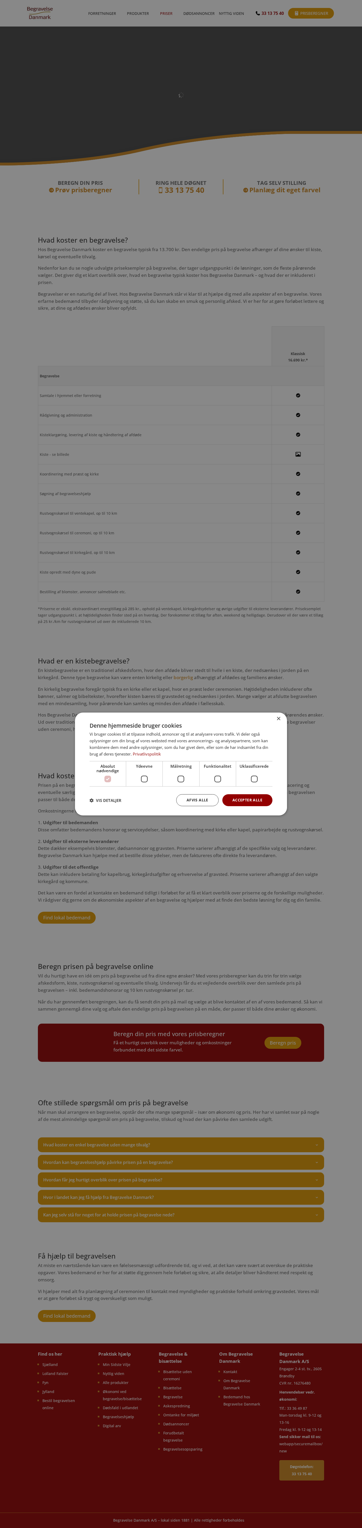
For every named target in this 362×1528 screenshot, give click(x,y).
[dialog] (181, 764)
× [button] (278, 719)
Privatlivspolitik (147, 754)
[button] (105, 800)
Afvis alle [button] (197, 799)
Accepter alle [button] (247, 799)
